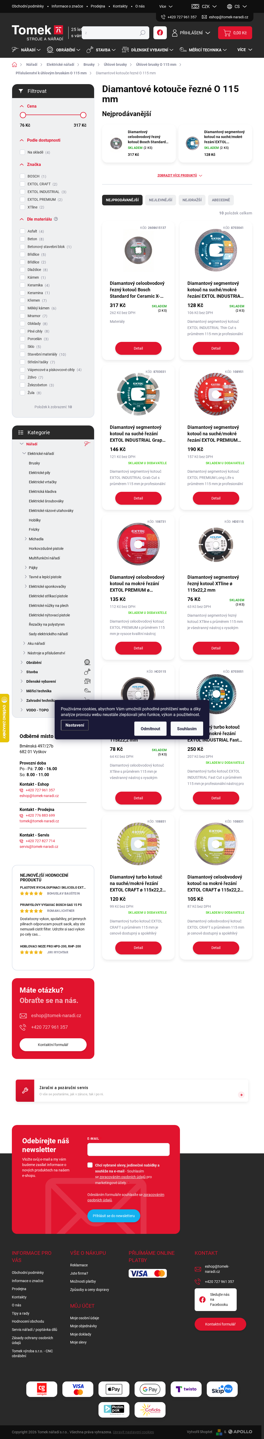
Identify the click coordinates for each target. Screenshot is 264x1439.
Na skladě (38, 152)
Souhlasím (187, 728)
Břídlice (36, 262)
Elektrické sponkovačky (47, 586)
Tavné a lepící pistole (45, 577)
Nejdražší (192, 200)
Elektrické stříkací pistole (48, 596)
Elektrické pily (39, 473)
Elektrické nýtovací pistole (49, 615)
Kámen (36, 277)
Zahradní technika (41, 700)
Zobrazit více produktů (177, 175)
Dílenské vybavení (41, 681)
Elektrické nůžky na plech (49, 606)
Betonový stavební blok (49, 247)
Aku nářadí (36, 643)
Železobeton (40, 385)
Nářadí (31, 444)
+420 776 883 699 (40, 815)
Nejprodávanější (122, 200)
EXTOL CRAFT (42, 184)
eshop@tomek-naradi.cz (39, 796)
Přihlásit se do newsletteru (114, 1216)
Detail (138, 348)
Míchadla (36, 539)
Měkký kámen (41, 308)
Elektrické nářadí (41, 454)
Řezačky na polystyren (47, 624)
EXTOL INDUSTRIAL (46, 192)
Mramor (37, 316)
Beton (35, 239)
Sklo (34, 346)
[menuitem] (27, 50)
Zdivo (35, 377)
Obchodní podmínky (28, 6)
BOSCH (36, 176)
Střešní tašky (41, 362)
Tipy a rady (20, 1313)
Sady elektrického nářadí (48, 634)
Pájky (33, 568)
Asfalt (35, 231)
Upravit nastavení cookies (133, 1432)
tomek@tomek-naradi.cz (39, 821)
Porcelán (37, 339)
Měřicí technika (39, 691)
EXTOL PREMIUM (44, 199)
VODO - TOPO (37, 710)
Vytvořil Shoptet (199, 1432)
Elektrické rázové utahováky (51, 511)
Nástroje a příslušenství (46, 653)
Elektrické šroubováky (46, 501)
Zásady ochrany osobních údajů (32, 1340)
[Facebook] (160, 32)
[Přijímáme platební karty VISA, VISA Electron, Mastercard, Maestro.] (78, 1389)
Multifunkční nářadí (44, 558)
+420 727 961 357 (40, 790)
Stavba (32, 672)
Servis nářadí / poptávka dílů (34, 1330)
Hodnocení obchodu (28, 1321)
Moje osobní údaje (84, 1318)
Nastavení (74, 724)
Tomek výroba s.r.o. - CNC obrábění (32, 1353)
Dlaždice (37, 270)
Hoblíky (35, 520)
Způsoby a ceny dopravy (89, 1290)
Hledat (142, 33)
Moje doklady (80, 1334)
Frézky (34, 529)
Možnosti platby (83, 1281)
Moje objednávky (83, 1326)
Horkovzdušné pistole (46, 548)
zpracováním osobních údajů (123, 1177)
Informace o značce (67, 6)
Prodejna (98, 6)
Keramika (38, 285)
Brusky (34, 463)
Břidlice (36, 254)
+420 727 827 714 (40, 841)
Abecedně (221, 200)
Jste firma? (79, 1273)
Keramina (38, 293)
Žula (34, 393)
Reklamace (79, 1265)
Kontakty (120, 6)
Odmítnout (150, 728)
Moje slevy (78, 1342)
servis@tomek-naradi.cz (39, 847)
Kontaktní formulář (53, 1045)
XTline (35, 207)
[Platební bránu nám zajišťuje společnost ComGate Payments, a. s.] (41, 1389)
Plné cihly (38, 331)
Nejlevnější (160, 200)
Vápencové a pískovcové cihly (54, 370)
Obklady (37, 323)
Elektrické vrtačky (43, 482)
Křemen (36, 300)
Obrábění (34, 663)
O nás (140, 6)
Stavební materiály (46, 354)
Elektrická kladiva (42, 491)
